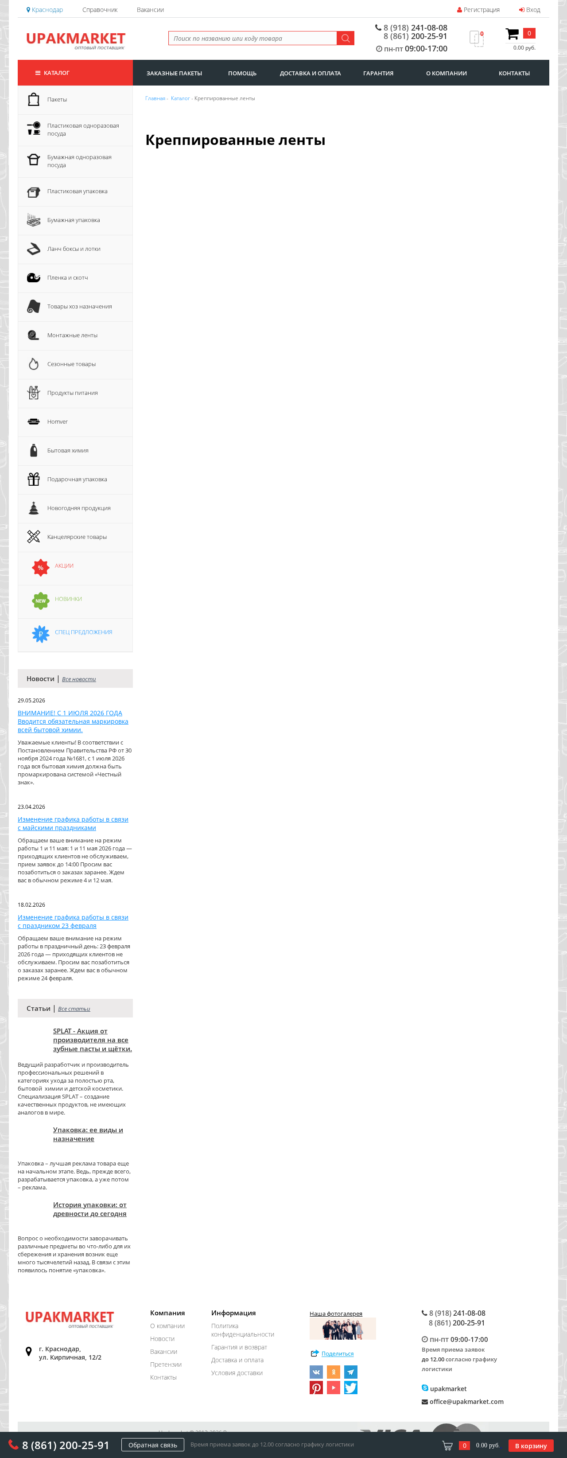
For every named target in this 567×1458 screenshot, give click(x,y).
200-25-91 (415, 36)
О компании (167, 1326)
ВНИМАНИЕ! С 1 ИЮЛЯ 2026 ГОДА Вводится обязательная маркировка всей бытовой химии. (73, 721)
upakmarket (447, 1388)
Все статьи (74, 1009)
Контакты (163, 1377)
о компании (446, 73)
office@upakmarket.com (466, 1401)
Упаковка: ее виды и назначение (88, 1134)
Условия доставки (237, 1372)
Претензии (166, 1364)
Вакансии (150, 9)
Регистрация (481, 9)
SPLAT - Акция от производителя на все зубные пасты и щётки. (92, 1039)
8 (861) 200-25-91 (66, 1445)
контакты (514, 73)
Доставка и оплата (237, 1360)
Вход (532, 9)
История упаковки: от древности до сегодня (90, 1209)
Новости (162, 1338)
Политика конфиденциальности (242, 1330)
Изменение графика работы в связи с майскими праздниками (73, 823)
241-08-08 (415, 27)
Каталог (56, 73)
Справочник (99, 9)
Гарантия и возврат (239, 1347)
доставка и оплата (310, 73)
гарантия (378, 73)
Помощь (242, 73)
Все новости (79, 679)
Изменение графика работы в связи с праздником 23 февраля (73, 921)
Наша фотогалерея (336, 1314)
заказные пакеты (174, 73)
